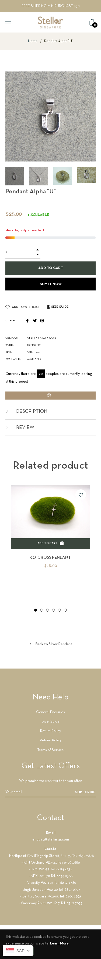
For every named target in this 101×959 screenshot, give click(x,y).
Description (31, 411)
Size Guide (51, 721)
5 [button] (59, 610)
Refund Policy (50, 740)
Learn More (59, 943)
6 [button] (65, 610)
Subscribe (85, 792)
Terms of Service (50, 750)
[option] (50, 535)
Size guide (59, 307)
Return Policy (50, 731)
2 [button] (41, 610)
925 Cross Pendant (50, 557)
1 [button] (35, 610)
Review (24, 427)
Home (33, 41)
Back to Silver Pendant (53, 644)
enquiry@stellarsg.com (50, 839)
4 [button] (53, 610)
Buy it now (51, 284)
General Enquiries (50, 712)
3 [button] (47, 610)
